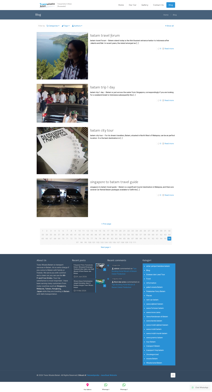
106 (114, 242)
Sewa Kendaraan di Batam (157, 316)
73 (75, 238)
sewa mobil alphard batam (157, 325)
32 (169, 231)
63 (165, 235)
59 (149, 235)
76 (88, 238)
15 (100, 231)
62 (161, 235)
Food (148, 279)
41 (75, 235)
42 (79, 235)
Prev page (107, 224)
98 (81, 242)
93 (157, 238)
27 (149, 231)
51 (116, 235)
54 (128, 235)
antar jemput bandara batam (158, 266)
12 (88, 231)
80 (104, 238)
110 (130, 242)
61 (157, 235)
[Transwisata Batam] (55, 5)
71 (67, 238)
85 (124, 238)
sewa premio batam (154, 337)
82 (112, 238)
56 (137, 235)
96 (169, 238)
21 (124, 231)
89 (141, 238)
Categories (53, 26)
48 (104, 235)
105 (110, 242)
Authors (77, 26)
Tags (66, 26)
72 (71, 238)
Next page (105, 247)
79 (100, 238)
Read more (169, 48)
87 (133, 238)
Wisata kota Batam (154, 363)
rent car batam (152, 300)
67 (51, 238)
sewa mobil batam (154, 329)
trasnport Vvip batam (155, 350)
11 (83, 231)
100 (89, 242)
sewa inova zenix (153, 312)
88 (137, 238)
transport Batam (153, 346)
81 (108, 238)
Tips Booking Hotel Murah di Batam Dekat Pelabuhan (124, 271)
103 (102, 242)
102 (97, 242)
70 (63, 238)
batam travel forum (105, 35)
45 (92, 235)
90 (145, 238)
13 (92, 231)
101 (93, 242)
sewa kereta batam (154, 321)
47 (100, 235)
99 (85, 242)
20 (120, 231)
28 (153, 231)
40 (71, 235)
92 (153, 238)
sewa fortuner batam (155, 308)
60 (153, 235)
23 (133, 231)
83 (116, 238)
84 (120, 238)
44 (88, 235)
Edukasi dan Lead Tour (155, 274)
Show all (170, 26)
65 (43, 238)
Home (165, 15)
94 (161, 238)
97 (77, 242)
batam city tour (102, 130)
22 (128, 231)
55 (133, 235)
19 (116, 231)
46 (96, 235)
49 (108, 235)
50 (112, 235)
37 (59, 235)
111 (134, 242)
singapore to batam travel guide (114, 182)
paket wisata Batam (154, 287)
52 (120, 235)
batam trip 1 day (102, 87)
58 (145, 235)
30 (161, 231)
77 (92, 238)
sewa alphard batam (154, 304)
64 (169, 235)
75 (83, 238)
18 (112, 231)
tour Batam (151, 342)
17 (108, 231)
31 (165, 231)
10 (79, 231)
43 (83, 235)
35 (51, 235)
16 (104, 231)
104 (106, 242)
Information (151, 283)
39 (67, 235)
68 (55, 238)
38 (63, 235)
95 (165, 238)
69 (59, 238)
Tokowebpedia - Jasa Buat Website (101, 375)
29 (157, 231)
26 (145, 231)
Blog (148, 270)
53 (124, 235)
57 (141, 235)
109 (126, 242)
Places (149, 295)
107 (118, 242)
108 (122, 242)
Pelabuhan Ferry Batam (155, 291)
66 (47, 238)
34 (47, 235)
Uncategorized (152, 354)
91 (149, 238)
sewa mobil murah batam (156, 333)
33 (43, 235)
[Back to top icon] (173, 375)
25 (141, 231)
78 (96, 238)
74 (79, 238)
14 (96, 231)
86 (128, 238)
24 (137, 231)
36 (55, 235)
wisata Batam (152, 358)
